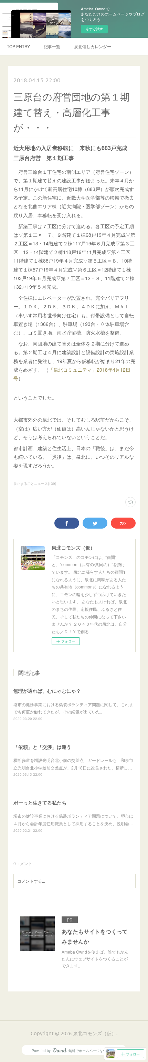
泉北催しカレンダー (92, 46)
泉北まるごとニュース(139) (34, 483)
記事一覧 (52, 46)
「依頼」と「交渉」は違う (42, 746)
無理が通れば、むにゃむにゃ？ (47, 690)
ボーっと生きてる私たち (39, 802)
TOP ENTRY (18, 46)
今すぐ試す (94, 28)
